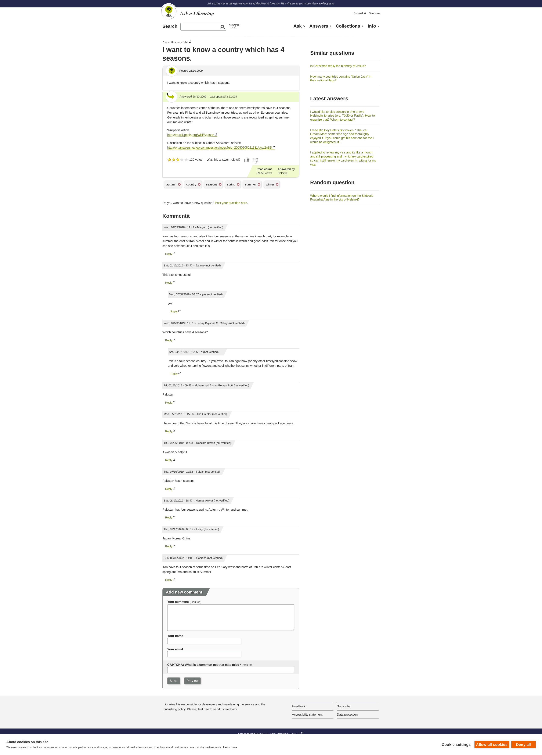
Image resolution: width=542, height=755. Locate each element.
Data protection (347, 714)
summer (250, 184)
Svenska (374, 13)
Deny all (523, 744)
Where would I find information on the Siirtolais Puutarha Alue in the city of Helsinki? (341, 197)
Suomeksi (360, 13)
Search (169, 26)
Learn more (230, 747)
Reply (168, 253)
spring (231, 184)
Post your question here (231, 203)
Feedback (298, 706)
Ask (297, 26)
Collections (348, 26)
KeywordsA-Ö (234, 26)
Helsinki (283, 173)
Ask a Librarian (171, 42)
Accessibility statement (307, 714)
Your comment (178, 601)
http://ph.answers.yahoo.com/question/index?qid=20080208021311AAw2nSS (219, 147)
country (191, 184)
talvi (185, 42)
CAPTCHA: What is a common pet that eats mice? (204, 664)
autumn (171, 184)
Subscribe (343, 706)
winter (270, 184)
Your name (175, 636)
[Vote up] (247, 159)
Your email (175, 649)
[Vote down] (255, 160)
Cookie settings (456, 744)
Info (372, 26)
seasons (211, 184)
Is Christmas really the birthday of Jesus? (338, 66)
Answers (318, 26)
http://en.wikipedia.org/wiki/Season (190, 135)
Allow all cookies (491, 744)
